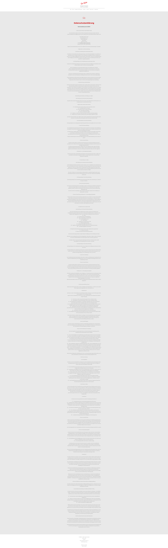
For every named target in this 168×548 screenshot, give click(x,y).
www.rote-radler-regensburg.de (85, 44)
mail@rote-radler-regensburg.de (85, 42)
